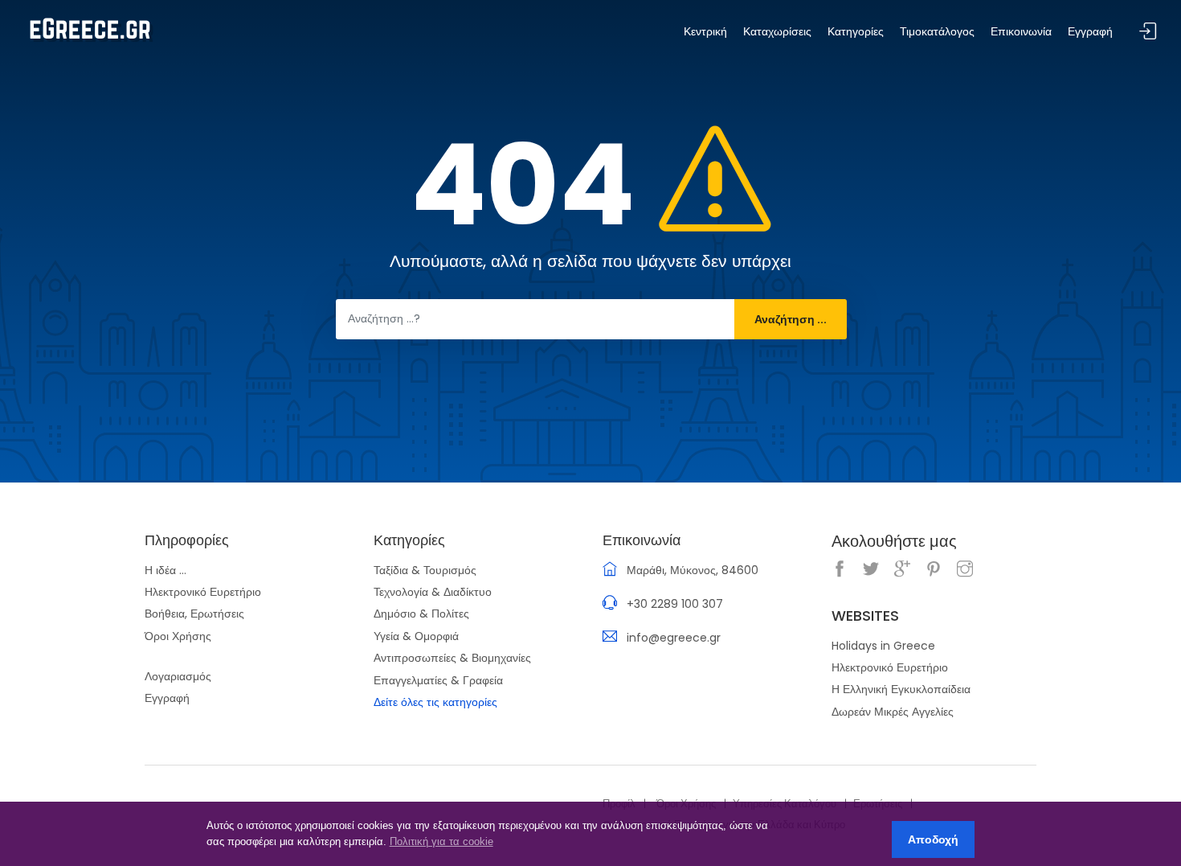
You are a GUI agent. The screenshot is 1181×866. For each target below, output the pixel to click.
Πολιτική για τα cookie (441, 841)
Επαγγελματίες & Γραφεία (438, 680)
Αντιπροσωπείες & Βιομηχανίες (452, 658)
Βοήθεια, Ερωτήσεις (194, 613)
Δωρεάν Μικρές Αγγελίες (893, 712)
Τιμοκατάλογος (937, 31)
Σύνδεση (1148, 32)
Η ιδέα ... (165, 570)
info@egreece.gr (674, 638)
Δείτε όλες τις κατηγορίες (435, 702)
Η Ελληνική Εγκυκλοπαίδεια (901, 689)
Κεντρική (705, 31)
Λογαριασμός (178, 676)
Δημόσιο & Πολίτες (421, 613)
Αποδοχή (933, 839)
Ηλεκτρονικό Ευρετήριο (203, 592)
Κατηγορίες (856, 31)
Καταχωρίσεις (777, 31)
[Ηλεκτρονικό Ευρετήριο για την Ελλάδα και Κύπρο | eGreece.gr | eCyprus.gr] (90, 29)
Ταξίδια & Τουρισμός (425, 570)
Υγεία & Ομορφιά (416, 636)
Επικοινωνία (1021, 31)
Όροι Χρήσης (178, 636)
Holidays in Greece (883, 646)
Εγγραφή (167, 698)
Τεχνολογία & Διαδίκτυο (433, 592)
